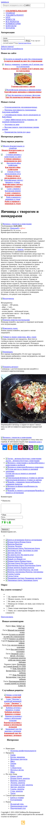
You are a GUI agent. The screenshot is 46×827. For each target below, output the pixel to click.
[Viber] (30, 447)
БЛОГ (8, 17)
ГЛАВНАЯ (10, 13)
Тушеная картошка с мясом (23, 86)
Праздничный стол (18, 808)
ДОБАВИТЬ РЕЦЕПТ (15, 15)
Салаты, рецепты (17, 789)
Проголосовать (7, 617)
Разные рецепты (27, 567)
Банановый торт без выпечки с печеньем (12, 734)
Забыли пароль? (7, 46)
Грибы (13, 755)
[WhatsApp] (36, 447)
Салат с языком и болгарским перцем (12, 194)
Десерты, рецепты (17, 783)
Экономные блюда (30, 580)
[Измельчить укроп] (9, 328)
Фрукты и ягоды (17, 770)
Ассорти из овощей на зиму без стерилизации (23, 61)
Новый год (21, 559)
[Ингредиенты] (7, 298)
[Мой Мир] (15, 447)
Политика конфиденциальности (23, 751)
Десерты (18, 546)
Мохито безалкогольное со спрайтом (13, 151)
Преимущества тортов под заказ (17, 132)
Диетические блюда (31, 548)
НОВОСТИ (10, 19)
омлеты (20, 249)
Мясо (12, 761)
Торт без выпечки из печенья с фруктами (23, 97)
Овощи (13, 763)
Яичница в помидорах (35, 467)
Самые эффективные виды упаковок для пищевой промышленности (19, 121)
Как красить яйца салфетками (12, 168)
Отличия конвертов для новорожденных (20, 107)
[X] (25, 447)
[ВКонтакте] (4, 447)
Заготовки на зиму (11, 124)
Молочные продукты (18, 759)
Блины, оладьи (16, 776)
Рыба (12, 766)
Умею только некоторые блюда (20, 608)
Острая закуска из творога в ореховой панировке (21, 474)
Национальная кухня (18, 806)
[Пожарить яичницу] (9, 367)
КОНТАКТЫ (11, 26)
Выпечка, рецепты (17, 780)
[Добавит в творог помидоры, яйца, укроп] (18, 337)
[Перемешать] (7, 352)
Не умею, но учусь (15, 601)
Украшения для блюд (33, 578)
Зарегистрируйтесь (24, 43)
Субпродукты (15, 768)
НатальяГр (14, 228)
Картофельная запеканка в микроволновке (23, 92)
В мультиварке (16, 800)
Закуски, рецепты (17, 787)
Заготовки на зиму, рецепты (21, 785)
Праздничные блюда (32, 565)
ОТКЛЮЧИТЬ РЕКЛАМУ (16, 11)
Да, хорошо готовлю (16, 597)
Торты (12, 793)
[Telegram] (41, 447)
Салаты (17, 574)
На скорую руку (27, 555)
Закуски (17, 553)
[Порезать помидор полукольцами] (15, 320)
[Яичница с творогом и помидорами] (16, 224)
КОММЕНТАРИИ (13, 24)
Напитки (18, 557)
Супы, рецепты (16, 791)
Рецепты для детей (30, 570)
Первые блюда (25, 561)
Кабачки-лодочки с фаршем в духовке (13, 713)
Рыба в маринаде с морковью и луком (13, 202)
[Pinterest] (20, 447)
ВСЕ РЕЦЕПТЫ (12, 21)
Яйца (12, 772)
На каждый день (17, 804)
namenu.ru (5, 2)
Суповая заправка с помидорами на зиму (13, 160)
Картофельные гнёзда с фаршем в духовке (13, 185)
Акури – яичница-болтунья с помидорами (23, 461)
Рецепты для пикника (34, 572)
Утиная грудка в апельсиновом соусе (12, 177)
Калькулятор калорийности (12, 49)
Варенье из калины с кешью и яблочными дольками (13, 725)
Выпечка (18, 544)
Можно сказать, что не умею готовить (23, 599)
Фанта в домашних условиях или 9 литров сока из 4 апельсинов (23, 70)
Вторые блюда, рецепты (20, 778)
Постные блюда (26, 563)
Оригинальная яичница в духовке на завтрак (24, 480)
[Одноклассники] (10, 447)
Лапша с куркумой (13, 697)
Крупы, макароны (17, 757)
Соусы (15, 576)
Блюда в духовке (17, 798)
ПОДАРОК (10, 28)
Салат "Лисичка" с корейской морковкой (12, 704)
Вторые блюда (25, 542)
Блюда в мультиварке (33, 540)
